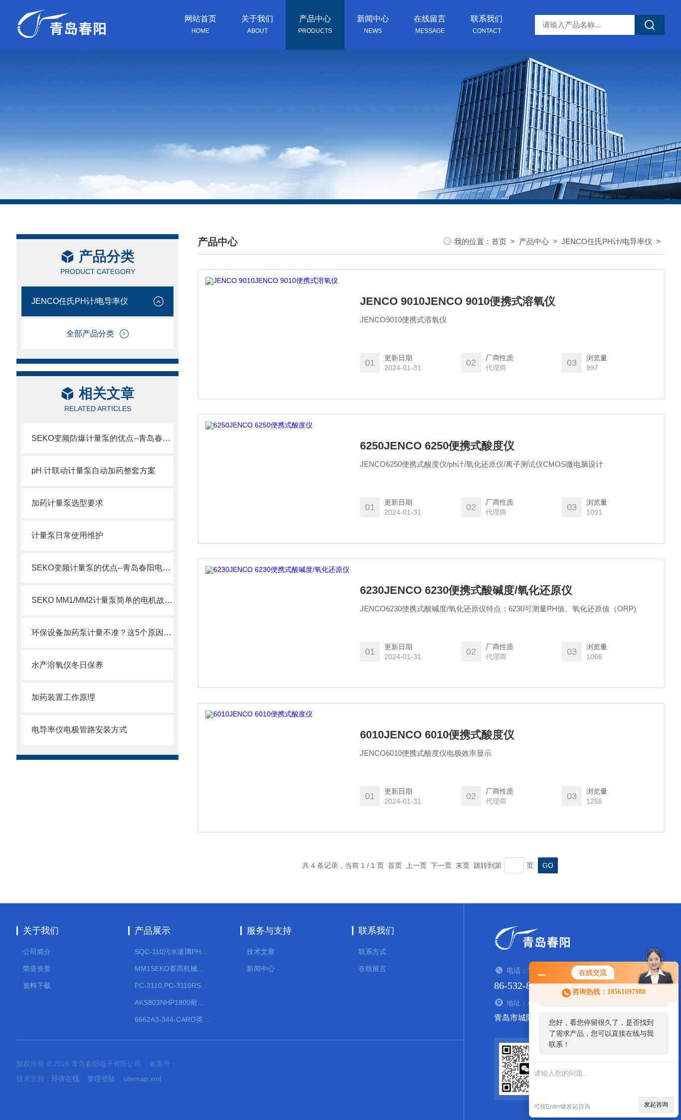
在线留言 (430, 24)
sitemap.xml (142, 1079)
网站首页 (200, 24)
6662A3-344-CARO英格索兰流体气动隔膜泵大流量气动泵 (172, 1019)
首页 (499, 241)
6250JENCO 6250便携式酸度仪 (437, 445)
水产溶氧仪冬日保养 (67, 665)
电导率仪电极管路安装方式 (79, 729)
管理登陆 (101, 1079)
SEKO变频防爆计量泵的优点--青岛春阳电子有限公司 (102, 438)
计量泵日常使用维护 (67, 535)
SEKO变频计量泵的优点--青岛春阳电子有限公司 (102, 567)
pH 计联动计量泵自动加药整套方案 (93, 470)
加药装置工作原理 (63, 697)
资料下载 (37, 985)
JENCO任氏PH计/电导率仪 (79, 301)
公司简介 (37, 952)
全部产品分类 (90, 333)
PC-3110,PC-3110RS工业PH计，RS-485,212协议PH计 (172, 985)
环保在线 (65, 1079)
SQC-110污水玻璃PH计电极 (172, 952)
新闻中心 (373, 24)
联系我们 (487, 24)
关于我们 (257, 24)
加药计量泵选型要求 (67, 503)
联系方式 (372, 952)
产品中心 (315, 24)
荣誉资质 (37, 969)
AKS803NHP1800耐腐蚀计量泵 (172, 1002)
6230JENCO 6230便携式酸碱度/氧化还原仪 (466, 590)
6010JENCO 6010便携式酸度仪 (437, 734)
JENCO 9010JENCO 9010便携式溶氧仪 (457, 301)
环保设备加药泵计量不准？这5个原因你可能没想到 (102, 632)
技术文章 (261, 952)
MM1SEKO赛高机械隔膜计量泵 (172, 969)
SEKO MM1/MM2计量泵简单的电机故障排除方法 (102, 600)
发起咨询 (656, 1104)
